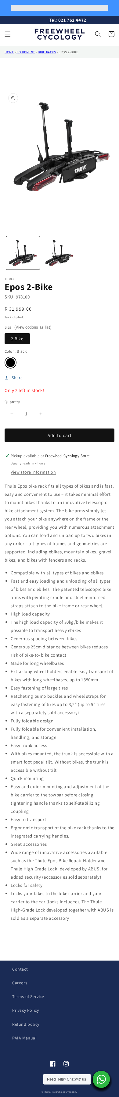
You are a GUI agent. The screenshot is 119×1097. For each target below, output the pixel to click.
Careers (19, 983)
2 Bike (17, 338)
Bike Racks (47, 52)
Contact (20, 969)
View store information (33, 472)
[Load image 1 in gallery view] (23, 253)
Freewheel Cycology (65, 1091)
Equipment (25, 52)
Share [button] (17, 377)
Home (9, 52)
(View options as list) (32, 327)
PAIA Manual (24, 1038)
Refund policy (25, 1024)
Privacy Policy (25, 1010)
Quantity (12, 401)
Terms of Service (28, 996)
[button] (7, 34)
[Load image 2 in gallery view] (59, 253)
